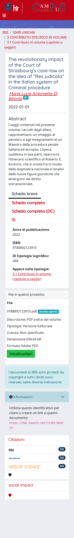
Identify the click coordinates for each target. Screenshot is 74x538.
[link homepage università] (48, 8)
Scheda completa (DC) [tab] (33, 211)
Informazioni (22, 397)
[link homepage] (12, 8)
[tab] (14, 219)
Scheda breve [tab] (25, 193)
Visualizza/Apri (20, 353)
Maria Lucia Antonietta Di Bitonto (32, 96)
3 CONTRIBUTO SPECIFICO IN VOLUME (37, 37)
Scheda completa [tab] (28, 202)
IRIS (5, 32)
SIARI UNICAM (24, 32)
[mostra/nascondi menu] (4, 16)
